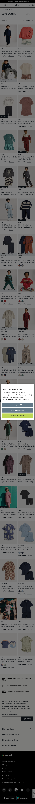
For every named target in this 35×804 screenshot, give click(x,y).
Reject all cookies (17, 410)
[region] (17, 402)
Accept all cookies (17, 415)
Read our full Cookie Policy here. (18, 399)
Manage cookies (17, 405)
